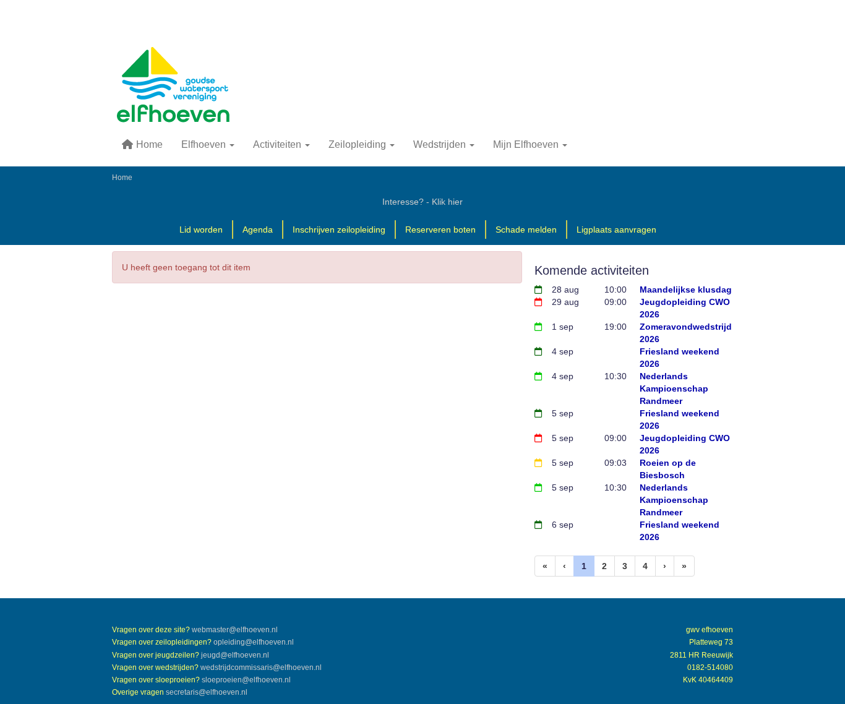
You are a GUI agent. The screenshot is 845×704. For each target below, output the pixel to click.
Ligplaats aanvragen (616, 229)
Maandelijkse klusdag (686, 289)
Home (148, 144)
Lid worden (201, 229)
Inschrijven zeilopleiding (339, 229)
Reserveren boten (440, 229)
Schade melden (526, 229)
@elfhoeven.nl (235, 629)
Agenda (257, 229)
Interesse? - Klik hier (422, 202)
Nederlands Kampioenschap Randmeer (674, 388)
